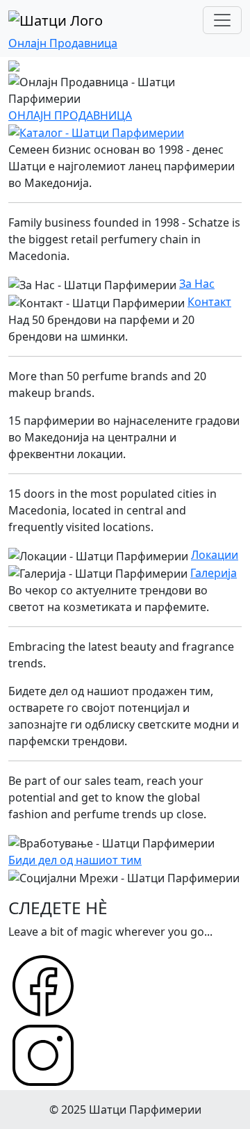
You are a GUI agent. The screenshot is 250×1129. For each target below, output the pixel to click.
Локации (214, 554)
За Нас (197, 283)
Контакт (209, 301)
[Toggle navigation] (222, 20)
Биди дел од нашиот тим (75, 860)
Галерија (213, 572)
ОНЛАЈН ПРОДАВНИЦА (70, 115)
